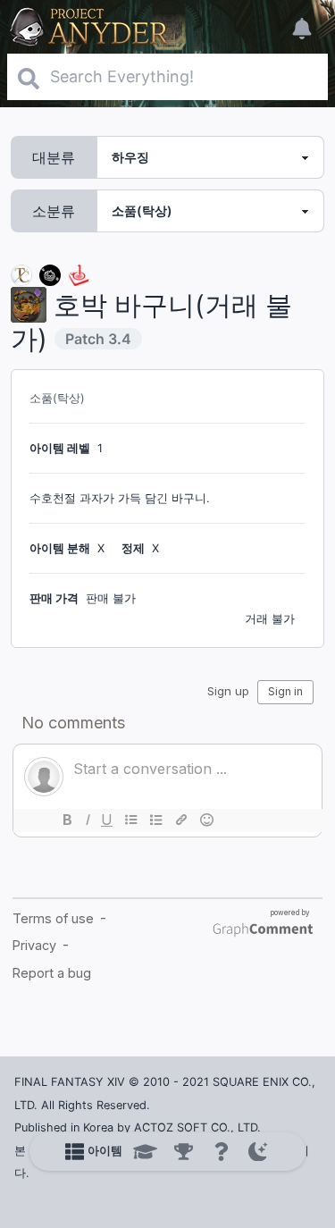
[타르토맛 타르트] (50, 274)
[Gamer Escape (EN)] (78, 274)
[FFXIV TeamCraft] (21, 274)
